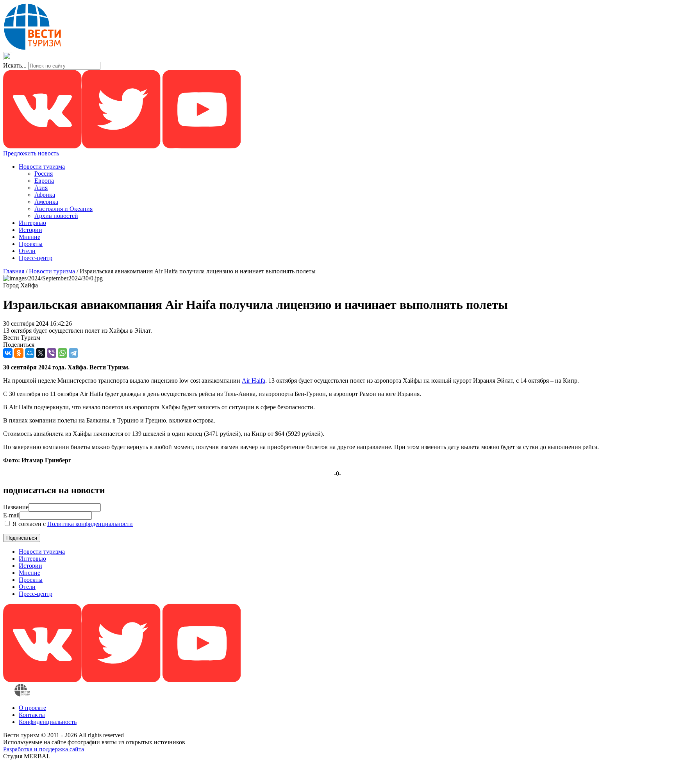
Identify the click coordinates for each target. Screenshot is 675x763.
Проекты (31, 244)
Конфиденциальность (48, 721)
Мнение (29, 237)
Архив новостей (56, 215)
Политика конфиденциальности (90, 524)
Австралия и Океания (63, 208)
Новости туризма (42, 166)
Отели (27, 251)
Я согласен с (72, 524)
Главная (13, 271)
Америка (46, 201)
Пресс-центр (35, 258)
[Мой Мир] (29, 353)
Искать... (15, 65)
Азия (41, 187)
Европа (44, 180)
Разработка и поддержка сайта (43, 749)
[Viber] (51, 353)
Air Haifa (253, 380)
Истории (30, 229)
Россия (43, 173)
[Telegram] (73, 353)
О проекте (32, 707)
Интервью (32, 222)
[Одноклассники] (18, 353)
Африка (44, 194)
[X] (40, 353)
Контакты (32, 714)
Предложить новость (31, 153)
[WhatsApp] (62, 353)
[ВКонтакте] (7, 353)
